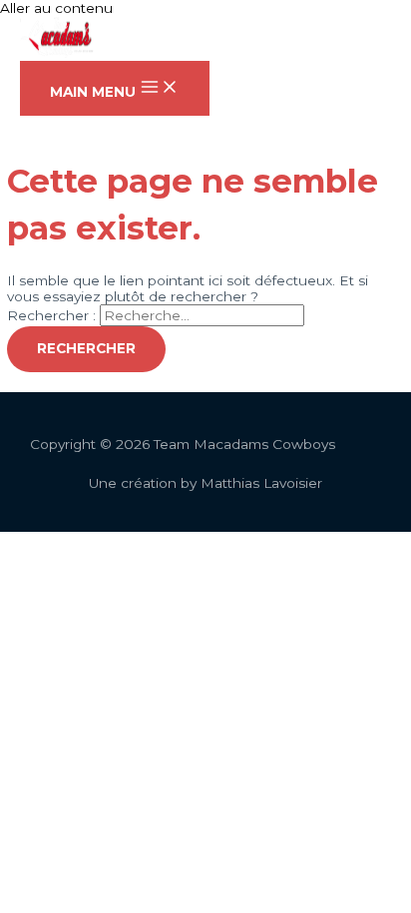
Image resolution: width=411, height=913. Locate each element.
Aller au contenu (56, 8)
